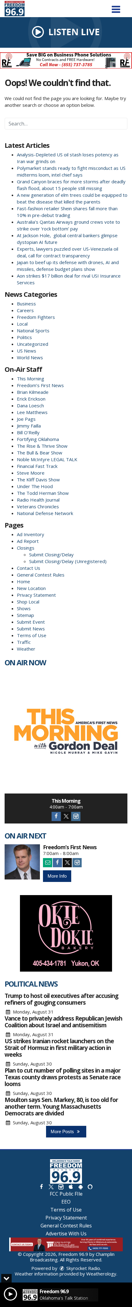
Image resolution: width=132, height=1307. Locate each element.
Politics (24, 337)
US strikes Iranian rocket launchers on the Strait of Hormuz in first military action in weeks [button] (59, 1048)
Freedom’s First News (40, 385)
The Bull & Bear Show (39, 453)
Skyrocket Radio (82, 1268)
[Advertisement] (66, 60)
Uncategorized (32, 344)
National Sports (33, 330)
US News (26, 351)
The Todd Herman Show (43, 493)
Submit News (31, 628)
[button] (116, 7)
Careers (25, 310)
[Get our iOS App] (70, 1186)
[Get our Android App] (80, 1186)
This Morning (30, 378)
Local (22, 324)
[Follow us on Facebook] (41, 1186)
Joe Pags (26, 419)
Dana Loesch (30, 405)
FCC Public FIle (66, 1193)
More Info (57, 876)
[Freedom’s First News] (22, 861)
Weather (26, 649)
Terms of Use (31, 635)
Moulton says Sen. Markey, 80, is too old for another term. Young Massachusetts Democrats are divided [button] (61, 1106)
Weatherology (101, 1274)
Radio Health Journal (38, 500)
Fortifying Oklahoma (38, 439)
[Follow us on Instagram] (60, 1186)
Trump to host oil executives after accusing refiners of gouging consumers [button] (61, 999)
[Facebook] (56, 816)
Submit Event (31, 622)
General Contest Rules (40, 575)
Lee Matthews (32, 412)
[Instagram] (75, 816)
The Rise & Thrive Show (42, 446)
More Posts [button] (63, 1131)
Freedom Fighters (36, 317)
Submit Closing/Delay (51, 554)
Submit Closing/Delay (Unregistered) (68, 561)
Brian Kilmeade (33, 392)
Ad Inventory (30, 534)
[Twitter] (66, 816)
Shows (24, 608)
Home (23, 581)
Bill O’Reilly (28, 432)
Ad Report (28, 541)
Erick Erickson (31, 399)
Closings (25, 548)
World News (30, 357)
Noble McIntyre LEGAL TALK (47, 459)
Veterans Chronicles (38, 506)
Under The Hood (35, 486)
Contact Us (28, 568)
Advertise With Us (66, 1233)
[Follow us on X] (51, 1186)
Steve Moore (31, 473)
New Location (31, 588)
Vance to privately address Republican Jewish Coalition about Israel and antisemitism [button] (63, 1021)
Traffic (24, 642)
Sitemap (25, 615)
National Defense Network (45, 513)
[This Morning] (66, 732)
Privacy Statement (36, 595)
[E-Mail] (47, 862)
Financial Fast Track (37, 466)
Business (26, 304)
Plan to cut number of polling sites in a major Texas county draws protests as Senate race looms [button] (63, 1077)
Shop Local (28, 602)
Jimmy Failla (29, 426)
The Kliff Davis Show (38, 479)
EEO (66, 1201)
